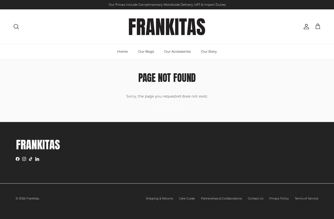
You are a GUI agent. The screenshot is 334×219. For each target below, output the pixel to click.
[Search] (16, 26)
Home (122, 51)
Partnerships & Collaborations (221, 198)
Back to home (167, 106)
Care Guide (187, 198)
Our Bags (146, 51)
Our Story (209, 51)
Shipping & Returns (159, 198)
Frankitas (32, 198)
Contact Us (255, 198)
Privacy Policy (279, 198)
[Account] (305, 26)
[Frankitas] (167, 27)
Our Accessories (177, 51)
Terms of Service (306, 198)
